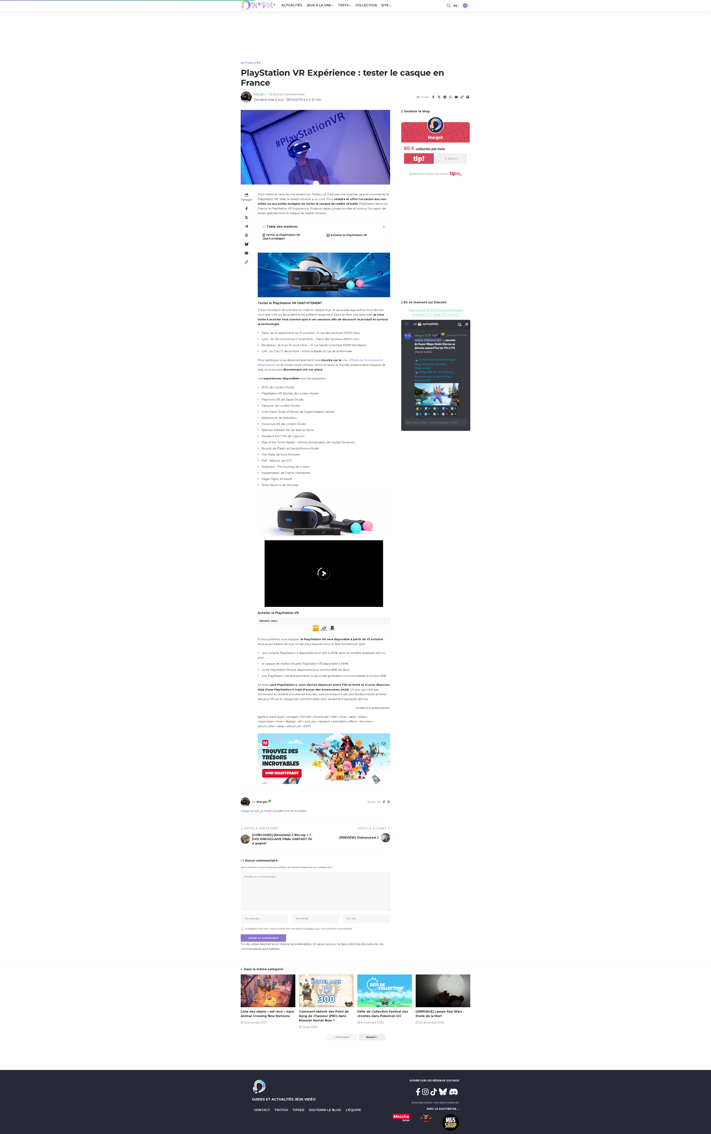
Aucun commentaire (289, 94)
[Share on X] (439, 97)
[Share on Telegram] (246, 226)
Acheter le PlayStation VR (349, 235)
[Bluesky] (443, 1092)
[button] (448, 5)
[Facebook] (384, 802)
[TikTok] (434, 1092)
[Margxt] (258, 5)
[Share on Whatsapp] (450, 97)
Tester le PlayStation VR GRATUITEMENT (281, 236)
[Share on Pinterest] (444, 97)
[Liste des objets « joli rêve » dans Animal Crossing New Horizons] (268, 990)
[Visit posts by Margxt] (245, 802)
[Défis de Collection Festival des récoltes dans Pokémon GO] (384, 990)
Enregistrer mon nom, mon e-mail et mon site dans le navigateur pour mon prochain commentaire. (298, 928)
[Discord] (453, 1092)
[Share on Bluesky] (246, 244)
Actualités (251, 63)
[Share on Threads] (246, 235)
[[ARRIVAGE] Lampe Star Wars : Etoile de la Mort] (443, 990)
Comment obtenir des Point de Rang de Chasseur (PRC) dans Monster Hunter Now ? (324, 1016)
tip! (418, 158)
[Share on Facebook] (433, 97)
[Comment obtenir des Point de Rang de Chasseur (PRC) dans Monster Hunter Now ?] (326, 990)
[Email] (456, 97)
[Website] (379, 802)
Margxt (259, 94)
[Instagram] (388, 802)
